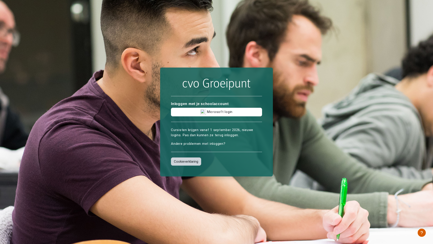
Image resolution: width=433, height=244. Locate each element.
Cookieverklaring (186, 162)
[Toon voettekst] (422, 233)
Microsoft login (219, 112)
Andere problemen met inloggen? (198, 144)
